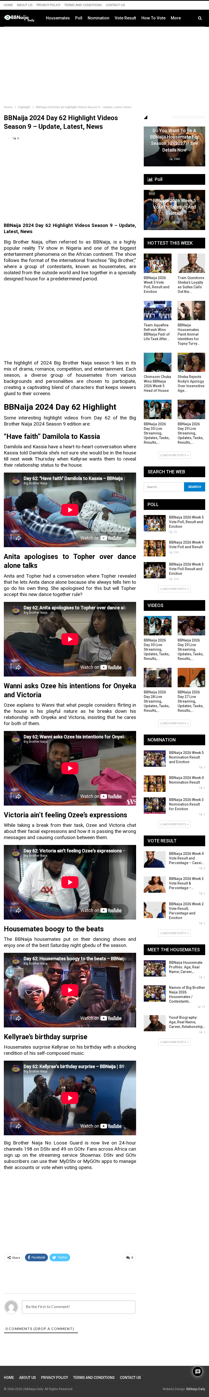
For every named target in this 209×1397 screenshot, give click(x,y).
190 (176, 552)
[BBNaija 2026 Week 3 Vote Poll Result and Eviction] (155, 570)
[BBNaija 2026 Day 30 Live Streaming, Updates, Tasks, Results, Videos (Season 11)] (158, 409)
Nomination (98, 18)
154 (176, 579)
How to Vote (153, 18)
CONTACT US (115, 5)
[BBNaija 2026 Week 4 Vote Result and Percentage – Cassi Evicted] (155, 859)
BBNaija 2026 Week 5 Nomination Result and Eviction (186, 757)
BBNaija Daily (195, 1389)
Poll (78, 18)
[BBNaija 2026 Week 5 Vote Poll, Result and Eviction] (174, 210)
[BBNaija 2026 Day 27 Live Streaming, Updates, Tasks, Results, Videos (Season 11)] (191, 677)
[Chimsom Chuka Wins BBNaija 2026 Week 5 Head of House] (158, 362)
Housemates (58, 18)
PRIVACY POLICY (48, 5)
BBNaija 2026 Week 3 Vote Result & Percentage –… (186, 883)
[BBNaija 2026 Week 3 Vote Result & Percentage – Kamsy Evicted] (155, 884)
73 (177, 222)
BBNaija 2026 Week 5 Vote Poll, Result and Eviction (174, 207)
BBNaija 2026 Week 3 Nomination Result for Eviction (186, 804)
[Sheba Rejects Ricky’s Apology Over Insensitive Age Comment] (191, 362)
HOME (8, 5)
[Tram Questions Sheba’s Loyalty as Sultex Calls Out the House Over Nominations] (191, 263)
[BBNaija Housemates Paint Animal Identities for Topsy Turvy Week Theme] (191, 310)
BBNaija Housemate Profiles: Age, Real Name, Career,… (185, 967)
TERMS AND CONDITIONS (83, 5)
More (176, 18)
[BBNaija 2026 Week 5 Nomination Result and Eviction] (155, 758)
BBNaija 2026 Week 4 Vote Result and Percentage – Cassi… (186, 858)
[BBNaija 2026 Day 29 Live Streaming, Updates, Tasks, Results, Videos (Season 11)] (191, 409)
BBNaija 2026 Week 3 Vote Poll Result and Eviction (186, 569)
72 (203, 1007)
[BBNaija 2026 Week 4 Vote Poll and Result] (155, 548)
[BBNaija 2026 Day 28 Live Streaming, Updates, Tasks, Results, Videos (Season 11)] (158, 677)
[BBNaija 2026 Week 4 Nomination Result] (155, 783)
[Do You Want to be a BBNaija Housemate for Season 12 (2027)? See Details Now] (174, 146)
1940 (176, 159)
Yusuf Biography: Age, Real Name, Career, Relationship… (187, 1022)
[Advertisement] (104, 64)
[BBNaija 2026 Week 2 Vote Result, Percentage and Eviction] (155, 910)
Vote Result (125, 18)
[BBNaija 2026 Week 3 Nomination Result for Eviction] (155, 805)
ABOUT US (25, 5)
